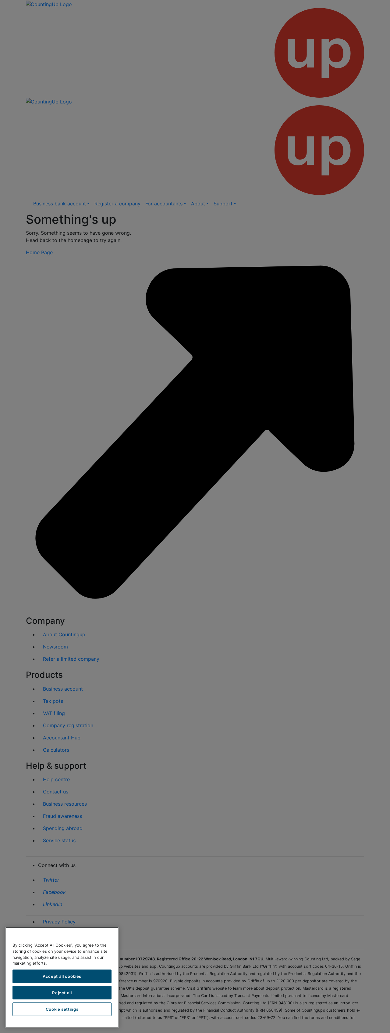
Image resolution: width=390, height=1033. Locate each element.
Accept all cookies (62, 976)
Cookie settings (62, 1009)
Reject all (62, 992)
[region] (62, 977)
